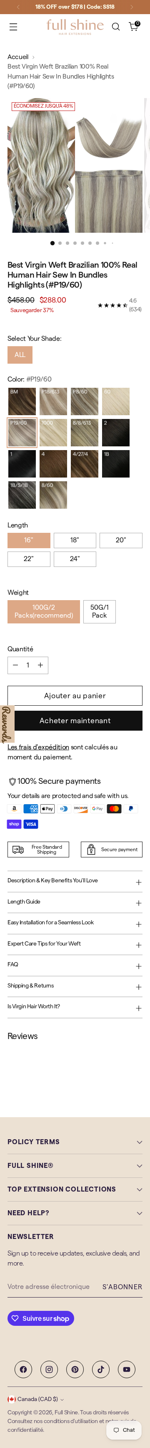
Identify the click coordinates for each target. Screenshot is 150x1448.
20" (121, 540)
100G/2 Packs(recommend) (44, 611)
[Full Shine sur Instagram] (49, 1369)
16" (28, 540)
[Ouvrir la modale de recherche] (115, 26)
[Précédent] (18, 7)
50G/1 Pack (99, 611)
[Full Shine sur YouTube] (126, 1369)
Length (18, 525)
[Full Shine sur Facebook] (23, 1369)
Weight (18, 592)
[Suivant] (131, 7)
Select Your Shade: (34, 338)
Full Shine (66, 1413)
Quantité (20, 649)
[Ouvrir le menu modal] (13, 26)
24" (75, 559)
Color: (30, 379)
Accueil (18, 57)
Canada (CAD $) (38, 1399)
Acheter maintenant (75, 720)
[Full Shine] (75, 26)
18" (74, 540)
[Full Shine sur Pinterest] (75, 1369)
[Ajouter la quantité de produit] (40, 665)
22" (29, 559)
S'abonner (122, 1287)
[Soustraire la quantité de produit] (15, 665)
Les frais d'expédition (38, 747)
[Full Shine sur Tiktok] (101, 1369)
